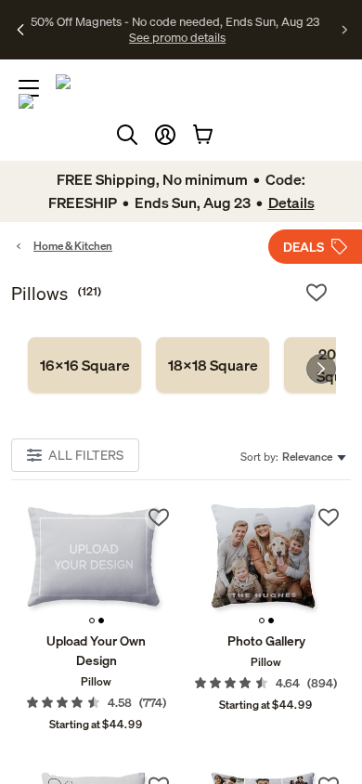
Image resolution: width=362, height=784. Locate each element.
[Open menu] (29, 88)
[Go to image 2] (101, 620)
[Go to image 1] (92, 620)
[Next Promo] (345, 29)
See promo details (177, 37)
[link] (84, 365)
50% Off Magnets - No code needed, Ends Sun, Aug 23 (175, 21)
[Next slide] (321, 369)
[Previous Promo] (21, 29)
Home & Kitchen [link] (72, 246)
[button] (165, 134)
